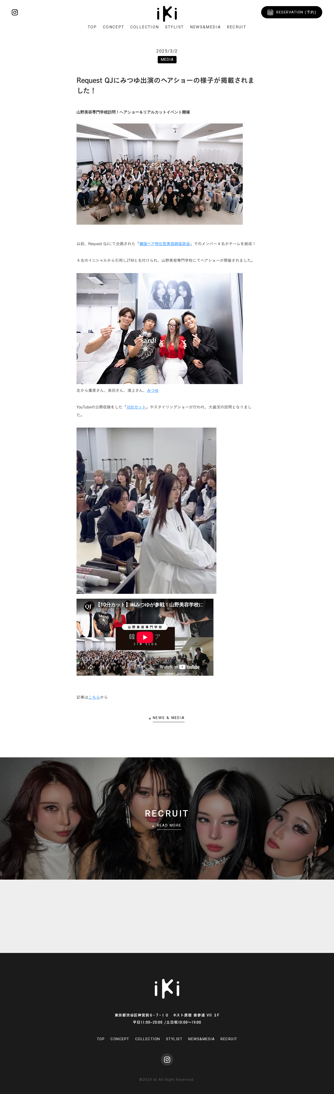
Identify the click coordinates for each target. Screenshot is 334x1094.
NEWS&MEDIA (205, 27)
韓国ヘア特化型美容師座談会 (164, 244)
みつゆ (153, 390)
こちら (94, 697)
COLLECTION (144, 27)
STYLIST (174, 27)
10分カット (136, 407)
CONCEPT (113, 27)
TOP (92, 27)
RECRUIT (236, 27)
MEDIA (167, 59)
